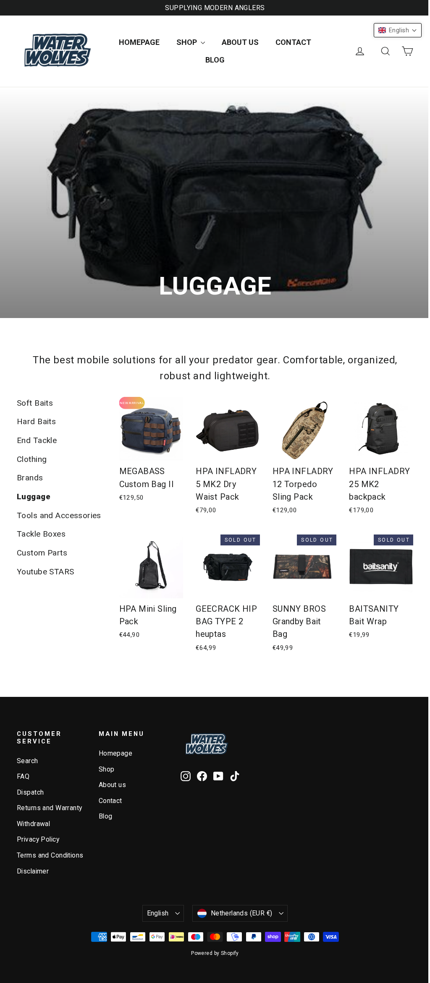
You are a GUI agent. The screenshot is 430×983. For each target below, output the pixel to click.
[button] (397, 30)
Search (27, 761)
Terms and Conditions (50, 855)
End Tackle (37, 440)
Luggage (33, 496)
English (158, 913)
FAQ (23, 776)
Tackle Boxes (41, 534)
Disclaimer (33, 871)
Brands (30, 477)
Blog (215, 59)
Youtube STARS (45, 571)
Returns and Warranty (49, 808)
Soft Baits (35, 403)
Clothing (32, 459)
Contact (293, 42)
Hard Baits (36, 421)
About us (240, 42)
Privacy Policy (38, 839)
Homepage (139, 42)
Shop (187, 42)
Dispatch (30, 792)
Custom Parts (42, 553)
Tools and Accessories (59, 515)
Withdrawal (33, 824)
